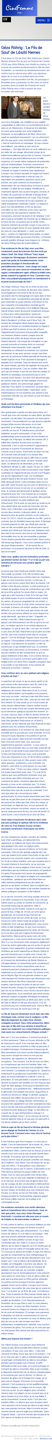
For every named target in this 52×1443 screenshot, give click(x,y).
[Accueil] (19, 8)
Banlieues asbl (46, 1438)
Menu (41, 20)
